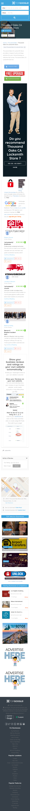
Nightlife (6, 561)
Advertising (15, 801)
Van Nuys (14, 596)
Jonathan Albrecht (9, 281)
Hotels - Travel (8, 547)
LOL (18, 258)
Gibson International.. (17, 601)
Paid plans (16, 196)
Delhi (15, 771)
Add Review (7, 30)
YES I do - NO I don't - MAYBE (15, 164)
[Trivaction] (15, 633)
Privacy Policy (15, 752)
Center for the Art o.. (16, 612)
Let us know (7, 214)
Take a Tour (15, 744)
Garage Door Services (15, 786)
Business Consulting (15, 788)
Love (8, 261)
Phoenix (15, 776)
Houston (15, 767)
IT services (15, 803)
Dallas (15, 780)
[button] (4, 23)
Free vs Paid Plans (15, 742)
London (15, 758)
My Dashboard (15, 731)
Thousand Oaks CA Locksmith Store (15, 578)
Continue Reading (9, 255)
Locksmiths (8, 450)
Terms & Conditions (15, 750)
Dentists (15, 790)
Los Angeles (15, 607)
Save (4, 35)
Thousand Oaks (12, 43)
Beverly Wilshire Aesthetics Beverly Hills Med (15, 531)
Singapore (15, 773)
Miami (15, 778)
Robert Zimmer (8, 237)
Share (12, 35)
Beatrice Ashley (8, 325)
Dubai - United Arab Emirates (15, 763)
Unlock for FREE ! (12, 66)
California (15, 769)
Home (4, 43)
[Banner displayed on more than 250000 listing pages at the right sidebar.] (15, 656)
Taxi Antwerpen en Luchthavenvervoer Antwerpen (15, 549)
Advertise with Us (15, 735)
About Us (15, 746)
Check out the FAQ (15, 739)
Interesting (10, 258)
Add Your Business (15, 733)
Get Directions (9, 503)
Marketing (15, 792)
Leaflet (26, 496)
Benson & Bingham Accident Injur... (10, 332)
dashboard (18, 416)
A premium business (13, 79)
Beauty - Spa (7, 530)
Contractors (15, 797)
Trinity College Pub (9, 563)
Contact (15, 748)
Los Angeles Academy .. (17, 591)
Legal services (15, 805)
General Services (15, 794)
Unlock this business (10, 192)
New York (15, 760)
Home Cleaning (15, 799)
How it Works (15, 737)
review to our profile (20, 208)
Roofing (15, 807)
